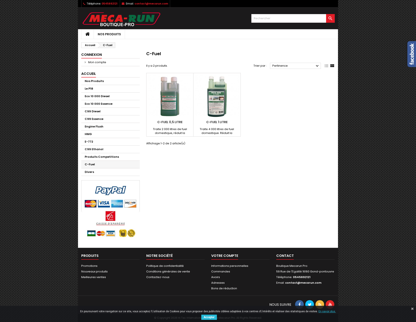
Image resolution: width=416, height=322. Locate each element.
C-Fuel (90, 164)
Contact (285, 255)
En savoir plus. (327, 311)
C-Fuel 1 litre (217, 122)
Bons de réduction (224, 288)
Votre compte (224, 255)
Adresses (218, 283)
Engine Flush (94, 126)
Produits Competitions (102, 157)
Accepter (209, 317)
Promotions (89, 266)
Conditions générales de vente (168, 271)
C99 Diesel (93, 111)
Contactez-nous (157, 277)
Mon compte (97, 62)
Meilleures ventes (93, 277)
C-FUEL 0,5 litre (169, 122)
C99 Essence (94, 119)
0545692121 (109, 3)
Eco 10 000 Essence (98, 104)
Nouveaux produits (94, 271)
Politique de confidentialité (165, 266)
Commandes (220, 271)
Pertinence (296, 66)
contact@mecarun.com (151, 3)
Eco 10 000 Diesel (97, 96)
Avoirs (215, 277)
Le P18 (89, 89)
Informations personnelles (229, 266)
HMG (88, 134)
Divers (89, 172)
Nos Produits (109, 34)
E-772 (89, 142)
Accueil (88, 73)
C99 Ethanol (94, 149)
